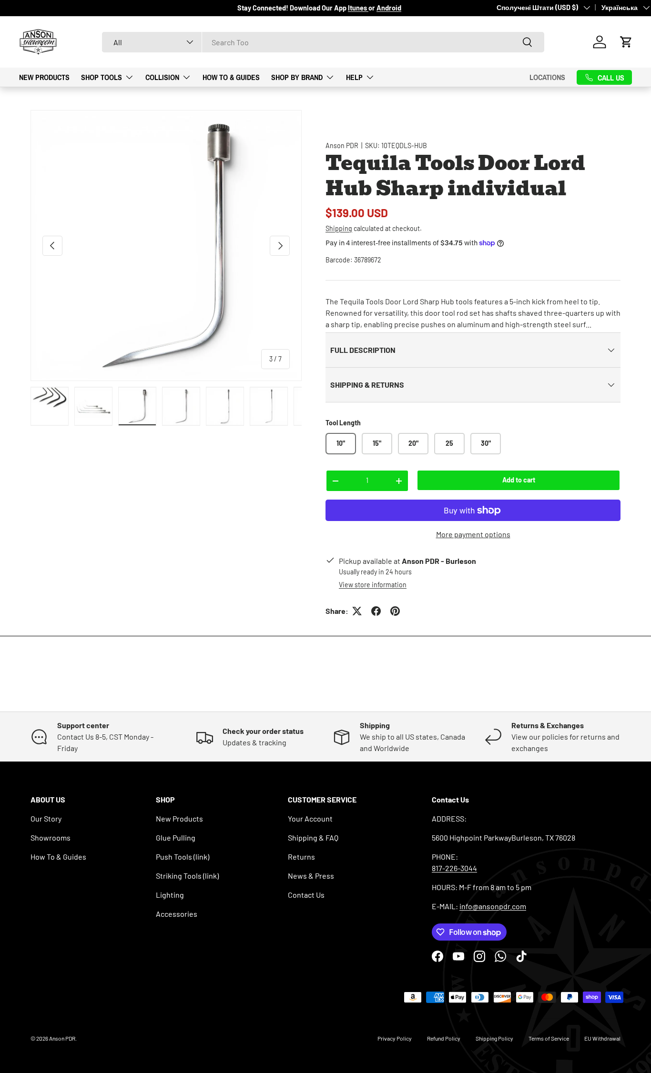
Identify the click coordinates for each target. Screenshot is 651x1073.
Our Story (46, 818)
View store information (373, 585)
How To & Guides (231, 76)
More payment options (473, 534)
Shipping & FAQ (313, 837)
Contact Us (306, 894)
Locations (547, 77)
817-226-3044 (454, 867)
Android (388, 8)
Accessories (176, 913)
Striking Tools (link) (187, 875)
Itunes (358, 8)
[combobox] (323, 42)
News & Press (311, 875)
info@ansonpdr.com (492, 906)
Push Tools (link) (182, 856)
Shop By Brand (297, 76)
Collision (162, 76)
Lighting (170, 894)
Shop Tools (101, 76)
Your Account (310, 818)
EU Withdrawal (602, 1038)
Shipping (339, 228)
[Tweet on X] (356, 611)
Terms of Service (549, 1038)
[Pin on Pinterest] (395, 611)
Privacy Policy (394, 1038)
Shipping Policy (494, 1038)
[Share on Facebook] (376, 611)
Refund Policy (443, 1038)
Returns (301, 856)
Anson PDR (342, 145)
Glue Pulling (175, 837)
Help (354, 76)
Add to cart (518, 480)
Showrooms (51, 837)
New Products (44, 76)
